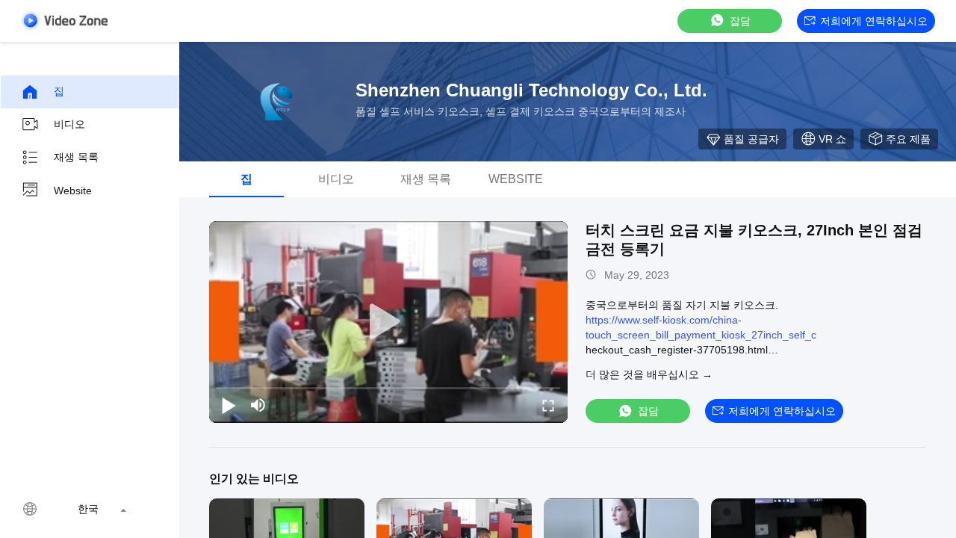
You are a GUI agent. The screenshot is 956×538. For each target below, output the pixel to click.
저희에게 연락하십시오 (874, 21)
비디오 (69, 124)
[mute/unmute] (258, 405)
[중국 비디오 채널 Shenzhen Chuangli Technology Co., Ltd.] (64, 20)
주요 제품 (908, 139)
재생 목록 (76, 157)
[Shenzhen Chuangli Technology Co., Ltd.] (276, 101)
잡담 (740, 21)
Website (73, 191)
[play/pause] (228, 405)
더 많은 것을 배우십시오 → (649, 374)
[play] (388, 322)
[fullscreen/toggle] (548, 405)
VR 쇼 (832, 139)
